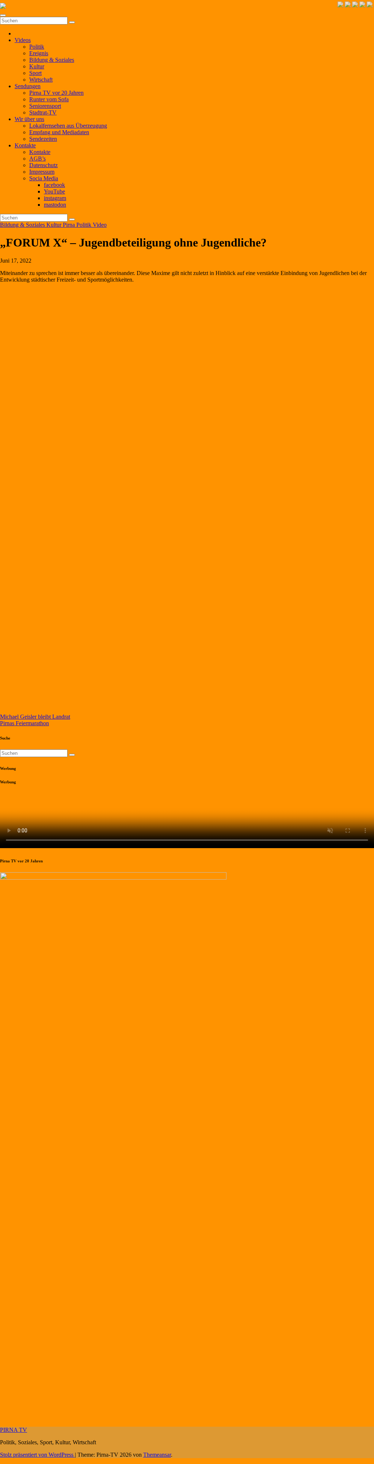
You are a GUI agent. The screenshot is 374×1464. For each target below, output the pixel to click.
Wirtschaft (41, 79)
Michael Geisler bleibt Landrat (35, 717)
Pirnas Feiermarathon (24, 723)
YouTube (54, 191)
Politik (36, 47)
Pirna (69, 225)
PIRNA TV (13, 1430)
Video (100, 225)
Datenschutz (43, 165)
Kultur (36, 66)
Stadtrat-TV (43, 112)
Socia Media (43, 178)
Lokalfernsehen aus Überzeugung (68, 126)
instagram (55, 198)
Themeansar (157, 1455)
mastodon (55, 205)
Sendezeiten (43, 139)
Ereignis (38, 53)
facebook (54, 185)
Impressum (41, 172)
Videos (23, 40)
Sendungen (28, 86)
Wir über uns (29, 119)
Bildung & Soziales (51, 60)
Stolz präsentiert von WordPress (37, 1455)
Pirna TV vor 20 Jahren (56, 93)
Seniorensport (45, 106)
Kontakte (25, 145)
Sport (35, 73)
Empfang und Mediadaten (59, 132)
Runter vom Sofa (49, 99)
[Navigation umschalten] (3, 15)
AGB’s (37, 158)
